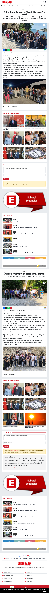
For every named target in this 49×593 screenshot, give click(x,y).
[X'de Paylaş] (6, 50)
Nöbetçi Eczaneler (8, 572)
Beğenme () (18, 467)
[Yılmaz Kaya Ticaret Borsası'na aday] (13, 152)
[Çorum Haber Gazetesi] (7, 2)
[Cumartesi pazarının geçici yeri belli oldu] (35, 152)
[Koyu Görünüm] (41, 2)
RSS (13, 587)
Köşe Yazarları (35, 5)
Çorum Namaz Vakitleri (8, 575)
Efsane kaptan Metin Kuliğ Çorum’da (33, 144)
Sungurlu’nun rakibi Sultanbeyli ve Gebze (24, 221)
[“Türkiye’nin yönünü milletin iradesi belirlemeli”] (13, 121)
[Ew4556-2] (24, 91)
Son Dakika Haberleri (8, 581)
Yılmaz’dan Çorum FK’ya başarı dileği (23, 233)
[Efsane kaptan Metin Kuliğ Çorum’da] (35, 137)
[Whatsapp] (30, 556)
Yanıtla (6, 467)
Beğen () (12, 467)
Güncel (5, 5)
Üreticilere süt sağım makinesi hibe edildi (34, 128)
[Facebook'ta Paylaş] (4, 50)
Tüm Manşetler (30, 578)
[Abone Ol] (45, 50)
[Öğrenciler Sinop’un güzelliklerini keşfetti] (24, 293)
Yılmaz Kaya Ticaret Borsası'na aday (11, 159)
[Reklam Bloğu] (24, 201)
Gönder (6, 178)
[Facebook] (19, 556)
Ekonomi (15, 244)
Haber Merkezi (6, 310)
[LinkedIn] (26, 556)
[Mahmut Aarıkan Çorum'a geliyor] (13, 419)
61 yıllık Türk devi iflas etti (20, 246)
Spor (23, 5)
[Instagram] (23, 556)
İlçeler (18, 5)
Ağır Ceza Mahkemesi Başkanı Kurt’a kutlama (13, 144)
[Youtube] (28, 556)
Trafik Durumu (29, 575)
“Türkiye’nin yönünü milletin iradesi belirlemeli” (25, 227)
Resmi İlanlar (12, 5)
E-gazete (28, 5)
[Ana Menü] (45, 2)
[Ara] (43, 2)
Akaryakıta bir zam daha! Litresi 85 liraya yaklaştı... (26, 252)
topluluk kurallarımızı (15, 183)
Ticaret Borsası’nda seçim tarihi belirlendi (12, 410)
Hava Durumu (29, 572)
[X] (21, 556)
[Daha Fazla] (11, 50)
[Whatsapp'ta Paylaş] (8, 50)
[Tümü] (45, 215)
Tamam (44, 591)
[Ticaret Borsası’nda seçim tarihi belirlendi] (13, 404)
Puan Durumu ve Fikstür (8, 578)
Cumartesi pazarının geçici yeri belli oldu (34, 159)
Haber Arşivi (29, 581)
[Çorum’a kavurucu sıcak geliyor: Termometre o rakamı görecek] (35, 419)
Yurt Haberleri (42, 558)
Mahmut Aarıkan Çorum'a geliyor (10, 426)
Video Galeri (44, 5)
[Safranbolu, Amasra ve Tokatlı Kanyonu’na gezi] (24, 36)
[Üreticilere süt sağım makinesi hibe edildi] (35, 121)
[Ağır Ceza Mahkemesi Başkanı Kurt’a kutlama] (13, 137)
